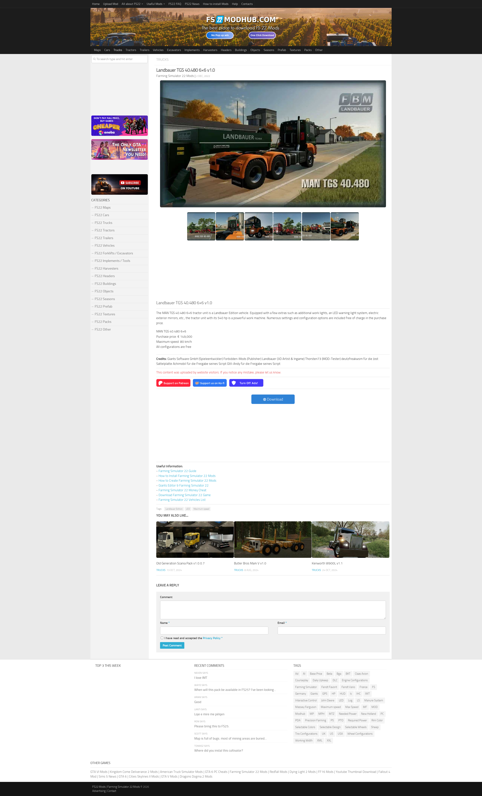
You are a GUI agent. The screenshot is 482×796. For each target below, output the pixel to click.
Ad (296, 673)
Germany (300, 693)
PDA (297, 720)
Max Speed (351, 707)
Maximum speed (201, 509)
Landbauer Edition (173, 509)
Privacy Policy (211, 638)
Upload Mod (110, 4)
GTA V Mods (169, 776)
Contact (111, 791)
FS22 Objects (104, 291)
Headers (226, 50)
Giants (314, 693)
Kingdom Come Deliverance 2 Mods (134, 772)
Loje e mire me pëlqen (209, 714)
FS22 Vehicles (104, 245)
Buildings (241, 50)
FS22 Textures (105, 314)
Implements (192, 50)
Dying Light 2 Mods (303, 772)
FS (373, 687)
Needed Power (348, 713)
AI (304, 673)
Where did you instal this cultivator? (218, 750)
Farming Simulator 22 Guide (177, 471)
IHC (358, 693)
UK (323, 733)
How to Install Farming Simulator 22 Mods (187, 476)
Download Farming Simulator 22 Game (185, 495)
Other (319, 50)
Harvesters (210, 50)
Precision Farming (315, 720)
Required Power (357, 720)
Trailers (144, 50)
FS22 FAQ (175, 4)
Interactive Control (306, 700)
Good (197, 702)
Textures (295, 50)
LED (188, 509)
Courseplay (301, 680)
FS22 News (192, 4)
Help (235, 4)
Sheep (375, 727)
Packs (308, 50)
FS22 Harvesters (106, 268)
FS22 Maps (103, 207)
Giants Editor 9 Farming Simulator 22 (184, 485)
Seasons (269, 50)
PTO (340, 720)
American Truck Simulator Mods (181, 772)
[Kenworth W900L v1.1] (350, 539)
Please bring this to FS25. (211, 726)
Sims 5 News (107, 776)
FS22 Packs (103, 322)
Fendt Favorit (329, 687)
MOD (374, 707)
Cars (107, 50)
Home (96, 4)
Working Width (304, 740)
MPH (321, 713)
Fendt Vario (348, 687)
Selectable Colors (305, 727)
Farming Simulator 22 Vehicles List (182, 500)
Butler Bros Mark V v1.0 (250, 563)
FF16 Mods (325, 772)
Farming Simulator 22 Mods (248, 772)
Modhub (300, 713)
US (331, 733)
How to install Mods (215, 4)
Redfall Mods (278, 772)
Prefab (282, 50)
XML (319, 740)
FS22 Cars (102, 215)
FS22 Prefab (103, 306)
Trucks (118, 50)
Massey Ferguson (305, 707)
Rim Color (377, 720)
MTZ (331, 713)
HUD (342, 693)
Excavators (174, 50)
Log (350, 700)
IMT (367, 693)
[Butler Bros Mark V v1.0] (273, 539)
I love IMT (200, 678)
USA (340, 733)
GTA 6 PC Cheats (216, 772)
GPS (324, 693)
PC (382, 713)
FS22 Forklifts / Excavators (114, 253)
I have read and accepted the (194, 638)
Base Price (316, 673)
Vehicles (158, 50)
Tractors (131, 50)
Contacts (247, 4)
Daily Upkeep (320, 680)
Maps (97, 50)
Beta (329, 673)
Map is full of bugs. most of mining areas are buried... (230, 738)
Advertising (99, 791)
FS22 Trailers (104, 238)
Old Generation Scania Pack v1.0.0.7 (180, 563)
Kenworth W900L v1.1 (327, 563)
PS (332, 720)
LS (358, 700)
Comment (166, 597)
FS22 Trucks (103, 223)
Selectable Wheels (356, 727)
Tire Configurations (306, 733)
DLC (335, 680)
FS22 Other (103, 329)
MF (365, 707)
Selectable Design (330, 727)
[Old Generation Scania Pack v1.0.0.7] (195, 539)
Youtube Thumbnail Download (356, 772)
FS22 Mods (99, 786)
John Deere (327, 700)
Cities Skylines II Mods (144, 776)
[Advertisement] (273, 271)
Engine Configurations (355, 680)
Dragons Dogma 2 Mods (196, 776)
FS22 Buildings (105, 284)
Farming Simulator (306, 687)
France (364, 687)
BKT (348, 673)
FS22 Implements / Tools (112, 261)
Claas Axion (361, 673)
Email (282, 623)
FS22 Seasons (105, 299)
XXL (329, 740)
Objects (255, 50)
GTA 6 (123, 776)
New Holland (368, 713)
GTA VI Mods (99, 772)
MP (312, 713)
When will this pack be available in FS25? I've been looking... (235, 690)
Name (165, 623)
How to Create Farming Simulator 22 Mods (187, 480)
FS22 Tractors (104, 230)
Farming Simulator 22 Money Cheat (182, 490)
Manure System (373, 700)
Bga (339, 673)
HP (333, 693)
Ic (351, 693)
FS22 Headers (105, 276)
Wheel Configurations (360, 733)
